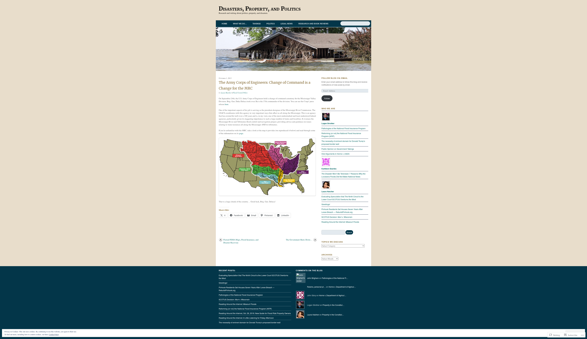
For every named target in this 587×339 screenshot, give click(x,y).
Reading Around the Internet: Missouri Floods (340, 222)
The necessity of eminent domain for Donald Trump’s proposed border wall (250, 322)
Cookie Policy (54, 334)
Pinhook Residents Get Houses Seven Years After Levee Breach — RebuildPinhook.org (246, 289)
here (226, 104)
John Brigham (313, 278)
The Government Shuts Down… (299, 239)
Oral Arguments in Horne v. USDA (335, 153)
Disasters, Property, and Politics (260, 8)
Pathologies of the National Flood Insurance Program (343, 128)
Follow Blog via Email (334, 78)
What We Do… (240, 23)
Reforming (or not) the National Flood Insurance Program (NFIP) (245, 308)
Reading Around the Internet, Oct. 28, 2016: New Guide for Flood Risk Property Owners (255, 313)
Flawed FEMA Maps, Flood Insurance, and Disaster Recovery (240, 241)
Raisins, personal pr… (316, 286)
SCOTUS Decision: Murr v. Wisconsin (336, 217)
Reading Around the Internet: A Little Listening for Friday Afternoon (246, 318)
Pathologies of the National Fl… (335, 278)
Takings (257, 23)
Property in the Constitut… (333, 305)
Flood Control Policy (240, 93)
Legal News (287, 23)
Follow (327, 98)
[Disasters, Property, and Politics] (293, 49)
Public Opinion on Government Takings (337, 149)
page (241, 133)
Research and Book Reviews (313, 23)
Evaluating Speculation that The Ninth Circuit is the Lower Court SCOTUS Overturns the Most (253, 276)
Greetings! (325, 204)
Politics (270, 23)
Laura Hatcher (226, 93)
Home (224, 23)
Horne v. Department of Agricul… (342, 286)
